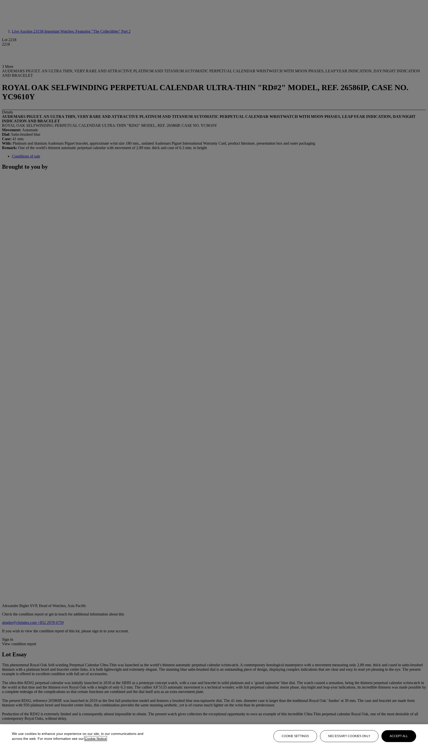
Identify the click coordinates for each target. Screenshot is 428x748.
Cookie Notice (96, 739)
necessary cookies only (349, 736)
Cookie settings (295, 736)
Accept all (399, 736)
